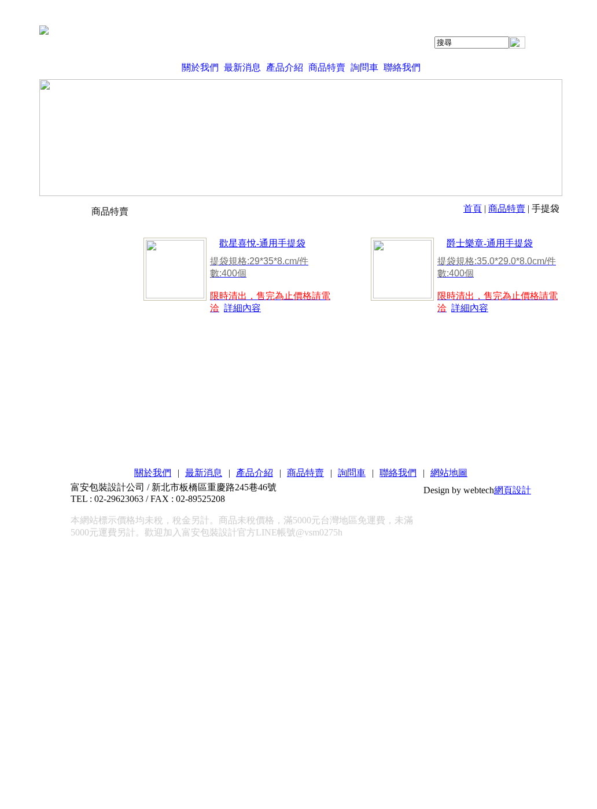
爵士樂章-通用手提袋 (490, 243)
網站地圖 (448, 473)
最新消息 (242, 67)
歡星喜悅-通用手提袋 (262, 243)
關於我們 (200, 67)
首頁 (472, 208)
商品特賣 (326, 67)
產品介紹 (284, 67)
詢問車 (364, 67)
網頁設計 (512, 490)
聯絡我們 (402, 67)
